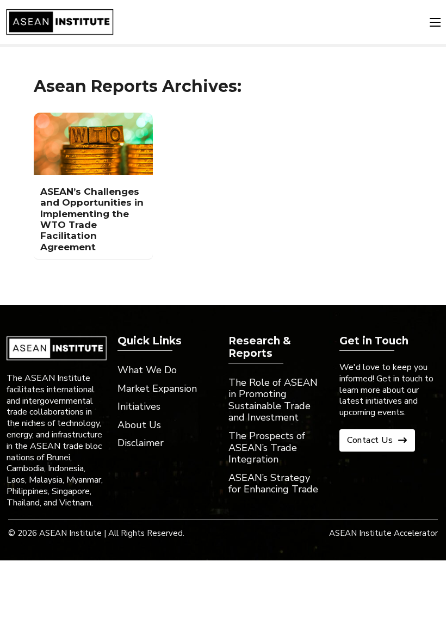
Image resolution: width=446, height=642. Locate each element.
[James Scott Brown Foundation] (59, 22)
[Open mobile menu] (435, 22)
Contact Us (370, 440)
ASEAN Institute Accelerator (383, 533)
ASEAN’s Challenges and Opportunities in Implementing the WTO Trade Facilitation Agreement (92, 219)
